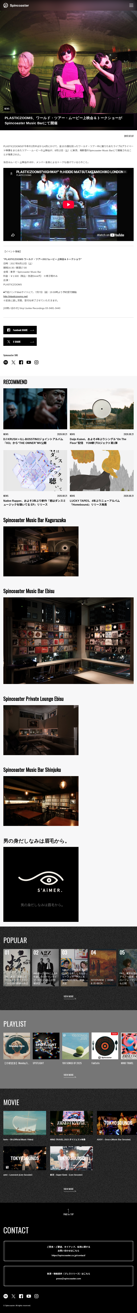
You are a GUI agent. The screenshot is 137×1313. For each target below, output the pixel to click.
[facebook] (21, 364)
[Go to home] (16, 5)
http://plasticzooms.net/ (15, 296)
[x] (13, 364)
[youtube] (28, 364)
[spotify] (5, 364)
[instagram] (36, 364)
